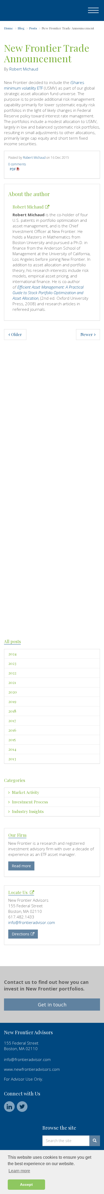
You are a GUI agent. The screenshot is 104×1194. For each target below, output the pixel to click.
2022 (12, 672)
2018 (12, 711)
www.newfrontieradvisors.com (32, 1069)
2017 (12, 720)
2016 (12, 730)
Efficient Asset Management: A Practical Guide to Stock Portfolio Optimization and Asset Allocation (48, 292)
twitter (22, 1106)
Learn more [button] (19, 1171)
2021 (12, 682)
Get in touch (52, 1004)
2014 (12, 749)
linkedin (9, 1106)
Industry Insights (27, 811)
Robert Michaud (23, 69)
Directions (20, 933)
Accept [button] (26, 1184)
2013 (12, 758)
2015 (12, 739)
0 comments (17, 164)
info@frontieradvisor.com (31, 922)
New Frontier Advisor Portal (30, 10)
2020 (12, 692)
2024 (12, 653)
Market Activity (25, 792)
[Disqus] (52, 420)
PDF (13, 169)
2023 (12, 663)
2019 (12, 701)
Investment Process (29, 801)
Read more (21, 865)
